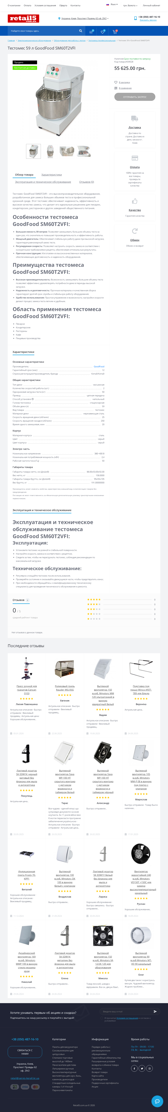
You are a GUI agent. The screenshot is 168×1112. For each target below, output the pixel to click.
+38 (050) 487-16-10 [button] (24, 1039)
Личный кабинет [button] (151, 5)
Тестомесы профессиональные (102, 40)
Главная (11, 40)
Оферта (63, 5)
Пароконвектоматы (62, 1090)
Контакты (75, 5)
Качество (135, 210)
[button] (84, 18)
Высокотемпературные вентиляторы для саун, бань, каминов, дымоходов (66, 1076)
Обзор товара (24, 174)
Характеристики (52, 174)
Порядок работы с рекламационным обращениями (101, 1050)
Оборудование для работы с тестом (69, 40)
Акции (95, 1086)
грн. (129, 5)
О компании (14, 5)
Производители (100, 1079)
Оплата (27, 5)
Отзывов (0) (86, 182)
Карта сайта (98, 1075)
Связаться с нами (24, 1052)
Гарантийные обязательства (106, 1057)
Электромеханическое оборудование (34, 40)
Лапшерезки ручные (63, 1068)
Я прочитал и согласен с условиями (128, 1019)
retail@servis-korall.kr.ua (25, 1078)
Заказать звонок (148, 20)
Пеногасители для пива (64, 1064)
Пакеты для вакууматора (65, 1046)
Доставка (135, 127)
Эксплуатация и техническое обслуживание (43, 182)
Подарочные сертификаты (105, 1083)
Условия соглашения (45, 5)
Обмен (134, 240)
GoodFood (99, 366)
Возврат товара (99, 1072)
